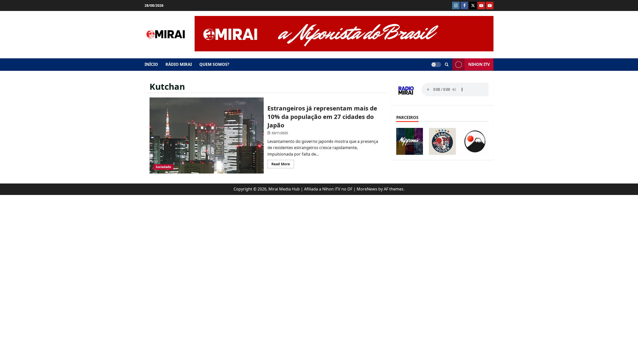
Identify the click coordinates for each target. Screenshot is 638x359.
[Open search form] (447, 64)
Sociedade (163, 167)
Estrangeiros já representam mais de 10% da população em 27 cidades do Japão (207, 135)
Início (151, 64)
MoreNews (367, 189)
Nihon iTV (479, 64)
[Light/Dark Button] (436, 64)
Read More (282, 164)
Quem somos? (214, 64)
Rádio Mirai (178, 64)
